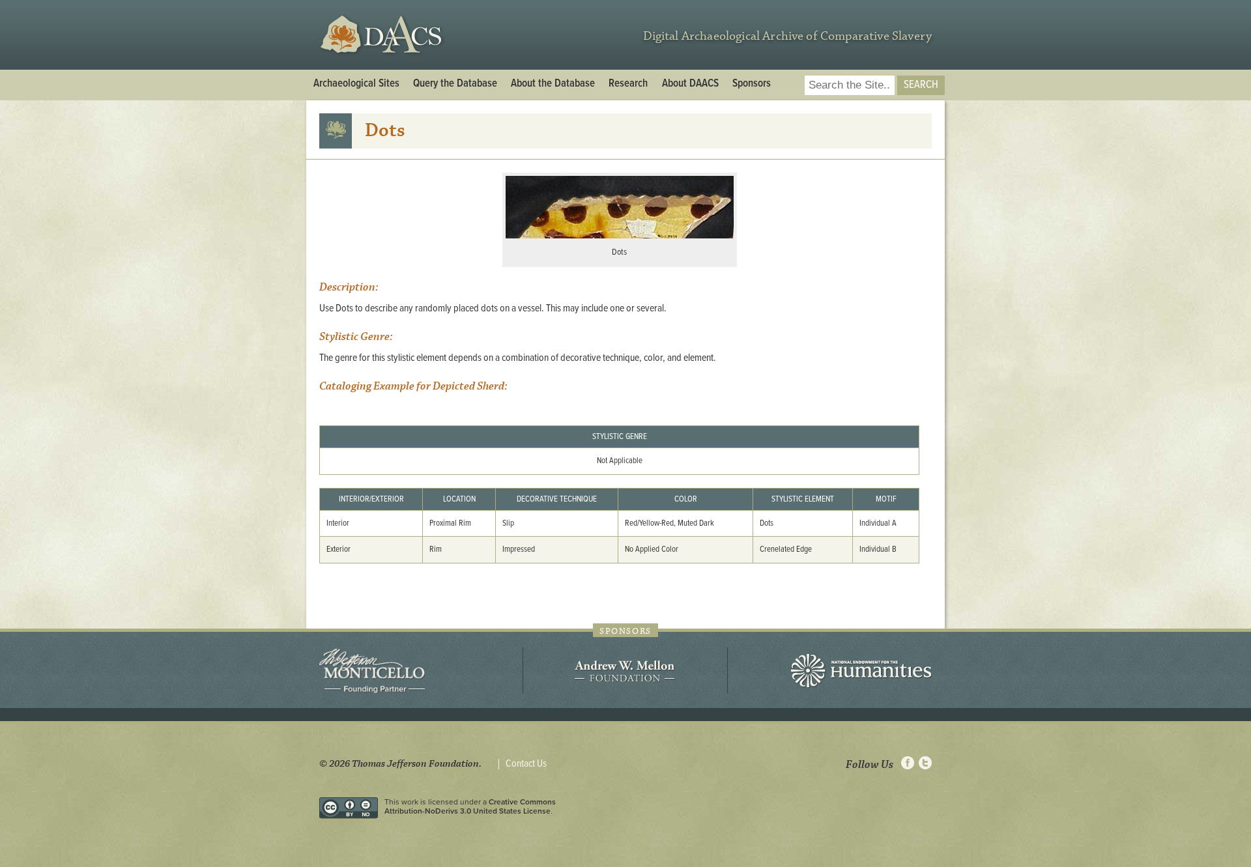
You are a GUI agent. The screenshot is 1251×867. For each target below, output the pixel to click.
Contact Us (526, 764)
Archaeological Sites (356, 84)
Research (628, 84)
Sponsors (751, 84)
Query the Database (455, 84)
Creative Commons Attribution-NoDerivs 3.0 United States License (470, 806)
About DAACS (690, 84)
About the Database (553, 84)
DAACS (382, 35)
